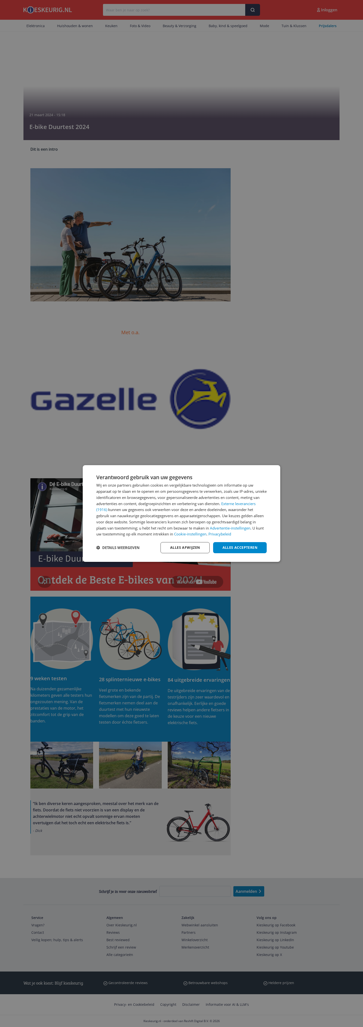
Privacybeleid (219, 534)
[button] (118, 547)
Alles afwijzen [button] (185, 547)
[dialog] (181, 513)
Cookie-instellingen (190, 534)
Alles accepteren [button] (239, 547)
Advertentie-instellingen (230, 528)
